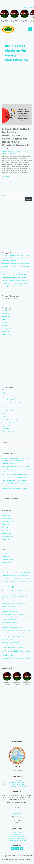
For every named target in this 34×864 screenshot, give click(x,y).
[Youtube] (21, 848)
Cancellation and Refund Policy (17, 838)
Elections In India (7, 405)
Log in (4, 554)
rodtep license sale (8, 432)
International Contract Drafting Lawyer (11, 627)
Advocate (5, 390)
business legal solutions (8, 603)
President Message (8, 423)
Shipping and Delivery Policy (17, 840)
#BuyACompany (17, 572)
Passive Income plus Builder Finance (14, 420)
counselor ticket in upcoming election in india (16, 402)
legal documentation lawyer (21, 633)
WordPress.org (7, 563)
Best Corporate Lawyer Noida (9, 594)
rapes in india (6, 426)
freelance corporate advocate (22, 617)
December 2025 (7, 313)
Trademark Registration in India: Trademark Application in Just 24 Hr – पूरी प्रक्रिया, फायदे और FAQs (17, 266)
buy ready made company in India (10, 606)
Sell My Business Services (21, 645)
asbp (10, 586)
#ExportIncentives (17, 578)
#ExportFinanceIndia (7, 578)
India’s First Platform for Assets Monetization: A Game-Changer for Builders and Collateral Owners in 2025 (16, 138)
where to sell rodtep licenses (23, 658)
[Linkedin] (17, 848)
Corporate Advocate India (22, 614)
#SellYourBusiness (6, 581)
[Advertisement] (17, 84)
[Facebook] (13, 848)
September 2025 (7, 316)
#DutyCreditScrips (25, 575)
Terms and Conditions (17, 836)
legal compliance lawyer (8, 633)
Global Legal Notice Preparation (9, 622)
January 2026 (6, 310)
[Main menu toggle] (30, 29)
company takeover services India (10, 611)
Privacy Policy (17, 832)
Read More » (6, 176)
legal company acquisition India (10, 630)
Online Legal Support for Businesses (11, 642)
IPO (3, 414)
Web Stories (17, 813)
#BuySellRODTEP (26, 572)
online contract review (7, 639)
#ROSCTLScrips (26, 578)
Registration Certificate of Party (19, 782)
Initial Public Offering (8, 411)
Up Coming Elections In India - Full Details (16, 653)
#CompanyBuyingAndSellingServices (11, 575)
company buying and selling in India (11, 609)
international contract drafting (9, 625)
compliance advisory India (8, 614)
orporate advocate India (8, 645)
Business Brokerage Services (9, 601)
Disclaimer (17, 834)
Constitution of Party (19, 784)
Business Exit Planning (22, 601)
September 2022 (7, 331)
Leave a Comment (8, 151)
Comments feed (7, 560)
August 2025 (6, 319)
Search (4, 195)
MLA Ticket (5, 417)
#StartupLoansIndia (21, 581)
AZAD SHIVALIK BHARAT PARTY (16, 591)
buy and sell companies (9, 396)
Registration (6, 429)
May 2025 (5, 325)
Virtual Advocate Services (8, 658)
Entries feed (6, 556)
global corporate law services (9, 619)
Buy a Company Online (20, 603)
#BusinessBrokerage (7, 572)
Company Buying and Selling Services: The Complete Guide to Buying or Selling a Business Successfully (15, 258)
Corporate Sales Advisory (8, 617)
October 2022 (6, 328)
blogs (4, 393)
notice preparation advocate (20, 636)
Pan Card (19, 780)
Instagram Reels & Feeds (19, 786)
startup (21, 647)
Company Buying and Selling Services (14, 399)
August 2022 (6, 334)
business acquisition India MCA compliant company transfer (15, 597)
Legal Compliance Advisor (24, 630)
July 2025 (5, 322)
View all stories (29, 7)
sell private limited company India (10, 647)
